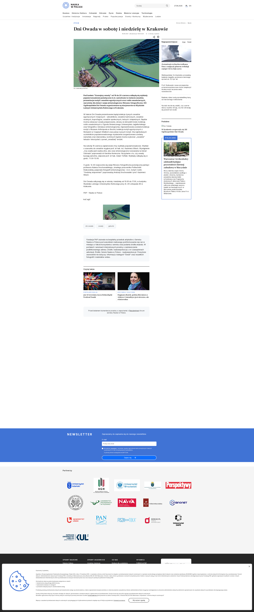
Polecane (170, 138)
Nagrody (97, 16)
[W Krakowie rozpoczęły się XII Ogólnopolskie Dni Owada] (176, 129)
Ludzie (158, 16)
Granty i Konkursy (133, 16)
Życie (111, 13)
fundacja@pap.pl (93, 595)
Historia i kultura (126, 292)
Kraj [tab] (183, 42)
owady (100, 226)
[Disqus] (116, 346)
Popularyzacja (117, 16)
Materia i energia (131, 13)
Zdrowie (102, 13)
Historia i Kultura (79, 13)
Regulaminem (134, 311)
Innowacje (86, 16)
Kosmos (66, 13)
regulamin (114, 448)
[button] (116, 212)
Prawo (105, 16)
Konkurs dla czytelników (120, 563)
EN (190, 6)
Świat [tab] (189, 42)
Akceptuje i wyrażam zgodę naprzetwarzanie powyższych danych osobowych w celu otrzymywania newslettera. (128, 449)
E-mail (104, 440)
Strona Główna (180, 23)
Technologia (146, 13)
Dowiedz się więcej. (119, 600)
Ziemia (119, 13)
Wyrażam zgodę (139, 600)
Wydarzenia (148, 16)
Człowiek (93, 13)
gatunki (111, 226)
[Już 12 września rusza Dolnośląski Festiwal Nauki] (99, 287)
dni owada (89, 226)
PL (187, 6)
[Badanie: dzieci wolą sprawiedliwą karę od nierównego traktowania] (176, 98)
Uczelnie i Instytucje (71, 16)
